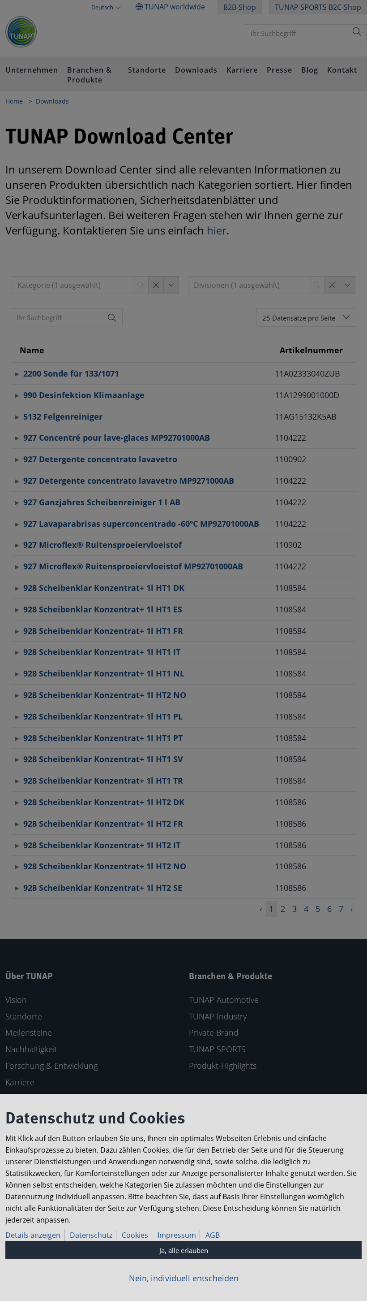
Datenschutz (91, 1235)
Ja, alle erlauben (183, 1250)
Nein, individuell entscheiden (184, 1278)
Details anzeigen (32, 1235)
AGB (212, 1235)
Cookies (135, 1235)
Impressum (177, 1235)
